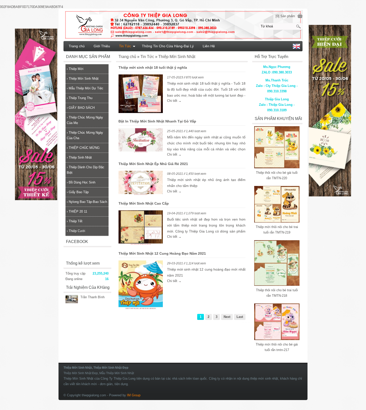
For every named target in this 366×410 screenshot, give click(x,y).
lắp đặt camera (247, 322)
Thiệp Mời (75, 69)
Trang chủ (77, 46)
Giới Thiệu (102, 46)
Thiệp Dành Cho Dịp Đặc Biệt (85, 170)
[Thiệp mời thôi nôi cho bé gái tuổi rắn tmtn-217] (277, 339)
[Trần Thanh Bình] (71, 299)
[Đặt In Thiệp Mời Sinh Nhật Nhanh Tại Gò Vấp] (141, 141)
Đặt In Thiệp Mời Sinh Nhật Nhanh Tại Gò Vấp (157, 121)
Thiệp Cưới (76, 231)
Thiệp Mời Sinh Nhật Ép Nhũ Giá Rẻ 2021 (153, 164)
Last (240, 317)
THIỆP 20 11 (77, 211)
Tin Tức (125, 46)
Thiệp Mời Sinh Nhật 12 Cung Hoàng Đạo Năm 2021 (162, 253)
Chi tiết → (174, 101)
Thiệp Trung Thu (79, 98)
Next (227, 317)
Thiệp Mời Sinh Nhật (83, 78)
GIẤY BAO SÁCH (81, 108)
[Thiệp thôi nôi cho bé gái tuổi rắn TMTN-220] (277, 167)
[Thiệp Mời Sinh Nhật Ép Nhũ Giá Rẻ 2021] (141, 184)
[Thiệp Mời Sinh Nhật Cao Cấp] (141, 228)
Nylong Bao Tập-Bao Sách (87, 202)
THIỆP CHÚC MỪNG (83, 148)
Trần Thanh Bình (92, 297)
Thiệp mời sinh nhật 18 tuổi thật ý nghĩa (153, 67)
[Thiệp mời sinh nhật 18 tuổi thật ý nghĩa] (141, 94)
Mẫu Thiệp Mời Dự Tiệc (85, 88)
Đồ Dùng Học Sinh (81, 182)
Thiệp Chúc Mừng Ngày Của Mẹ (85, 120)
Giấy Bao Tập (78, 192)
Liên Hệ (209, 46)
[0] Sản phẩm (285, 16)
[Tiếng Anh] (296, 48)
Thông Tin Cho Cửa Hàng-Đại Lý (168, 46)
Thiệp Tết (74, 221)
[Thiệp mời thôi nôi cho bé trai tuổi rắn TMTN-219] (277, 221)
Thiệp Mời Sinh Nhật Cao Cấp (144, 203)
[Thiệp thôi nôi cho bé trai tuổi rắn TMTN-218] (277, 285)
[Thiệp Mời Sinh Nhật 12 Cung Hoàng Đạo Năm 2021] (141, 285)
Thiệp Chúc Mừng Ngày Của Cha (85, 135)
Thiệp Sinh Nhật (79, 157)
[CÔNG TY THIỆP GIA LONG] (183, 25)
